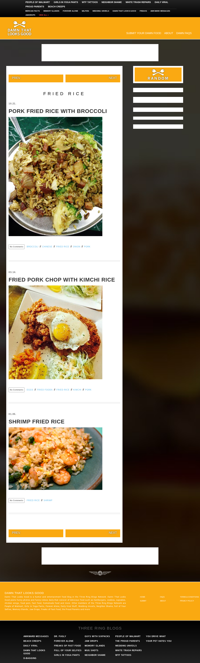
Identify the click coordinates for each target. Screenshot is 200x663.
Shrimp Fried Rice (37, 421)
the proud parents (127, 641)
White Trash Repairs (138, 2)
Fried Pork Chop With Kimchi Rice (62, 280)
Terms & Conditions (189, 597)
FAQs (162, 597)
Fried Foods (45, 390)
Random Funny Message (158, 75)
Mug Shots (91, 650)
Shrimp (48, 500)
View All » (44, 15)
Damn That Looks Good (25, 28)
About (168, 33)
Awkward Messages (160, 11)
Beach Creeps (56, 6)
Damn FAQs (184, 33)
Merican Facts (32, 11)
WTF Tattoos (90, 2)
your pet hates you (159, 641)
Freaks (143, 11)
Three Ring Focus (100, 573)
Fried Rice (62, 246)
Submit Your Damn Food (143, 33)
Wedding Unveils (100, 11)
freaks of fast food (67, 646)
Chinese (47, 246)
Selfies (85, 11)
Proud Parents (34, 6)
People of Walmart (37, 2)
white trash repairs (128, 650)
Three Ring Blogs (100, 628)
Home (142, 597)
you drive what (156, 636)
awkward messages (36, 636)
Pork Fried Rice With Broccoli (58, 111)
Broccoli (32, 246)
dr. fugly (60, 636)
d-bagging (29, 658)
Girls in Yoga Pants (66, 2)
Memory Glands (51, 11)
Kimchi (77, 390)
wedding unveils (126, 646)
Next (113, 78)
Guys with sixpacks (97, 636)
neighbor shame (95, 655)
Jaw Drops (91, 641)
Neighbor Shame (112, 2)
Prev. (16, 78)
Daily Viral (161, 2)
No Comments (16, 247)
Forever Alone (70, 11)
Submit (143, 601)
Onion (76, 246)
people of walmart (128, 636)
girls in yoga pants (67, 655)
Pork (87, 246)
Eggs (30, 390)
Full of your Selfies (68, 650)
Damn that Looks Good (124, 11)
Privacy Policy (187, 601)
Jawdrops (30, 15)
